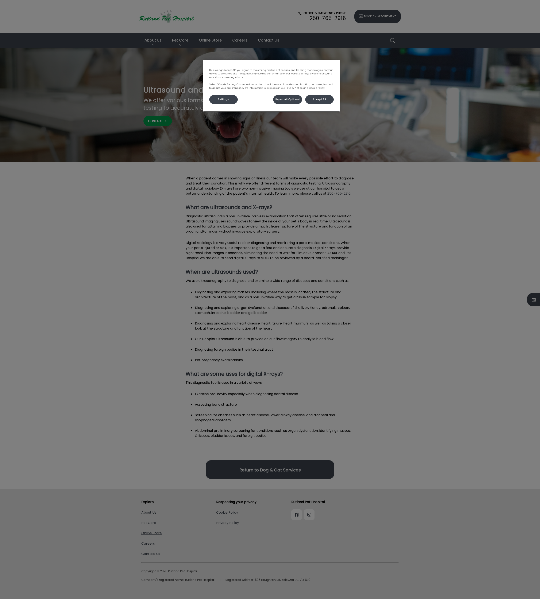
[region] (271, 86)
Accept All (319, 99)
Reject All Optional (287, 99)
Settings (223, 99)
